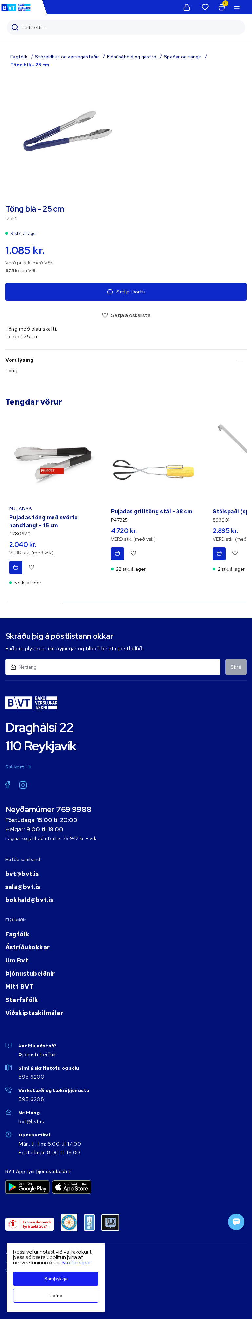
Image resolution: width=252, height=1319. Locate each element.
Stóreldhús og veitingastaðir (67, 57)
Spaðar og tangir (182, 57)
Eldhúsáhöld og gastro (131, 57)
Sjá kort (15, 767)
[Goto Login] (205, 7)
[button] (236, 7)
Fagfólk (18, 57)
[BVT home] (16, 11)
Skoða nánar (76, 1262)
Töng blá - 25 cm (29, 65)
